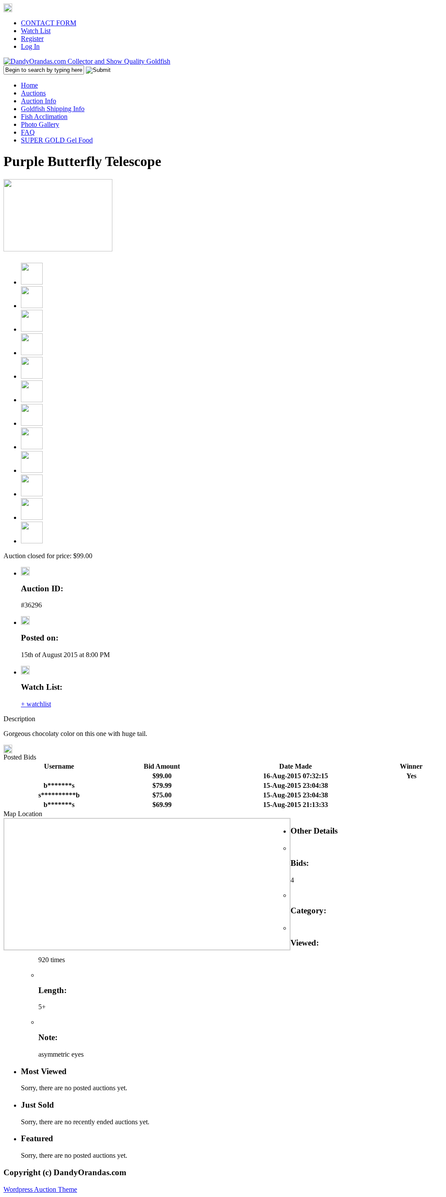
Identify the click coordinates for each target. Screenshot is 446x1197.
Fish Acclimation (44, 116)
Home (29, 85)
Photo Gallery (40, 124)
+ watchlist (36, 704)
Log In (30, 46)
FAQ (28, 132)
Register (32, 38)
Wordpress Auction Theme (40, 1189)
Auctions (33, 93)
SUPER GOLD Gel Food (57, 140)
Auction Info (38, 101)
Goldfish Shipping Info (52, 108)
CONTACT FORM (48, 23)
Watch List (36, 30)
